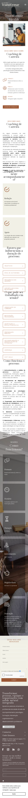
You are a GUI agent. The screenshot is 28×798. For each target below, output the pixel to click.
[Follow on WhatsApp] (18, 749)
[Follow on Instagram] (8, 749)
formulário (18, 626)
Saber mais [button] (12, 790)
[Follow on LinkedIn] (13, 749)
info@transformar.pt (10, 622)
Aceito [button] (14, 794)
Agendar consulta (10, 107)
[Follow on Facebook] (2, 749)
